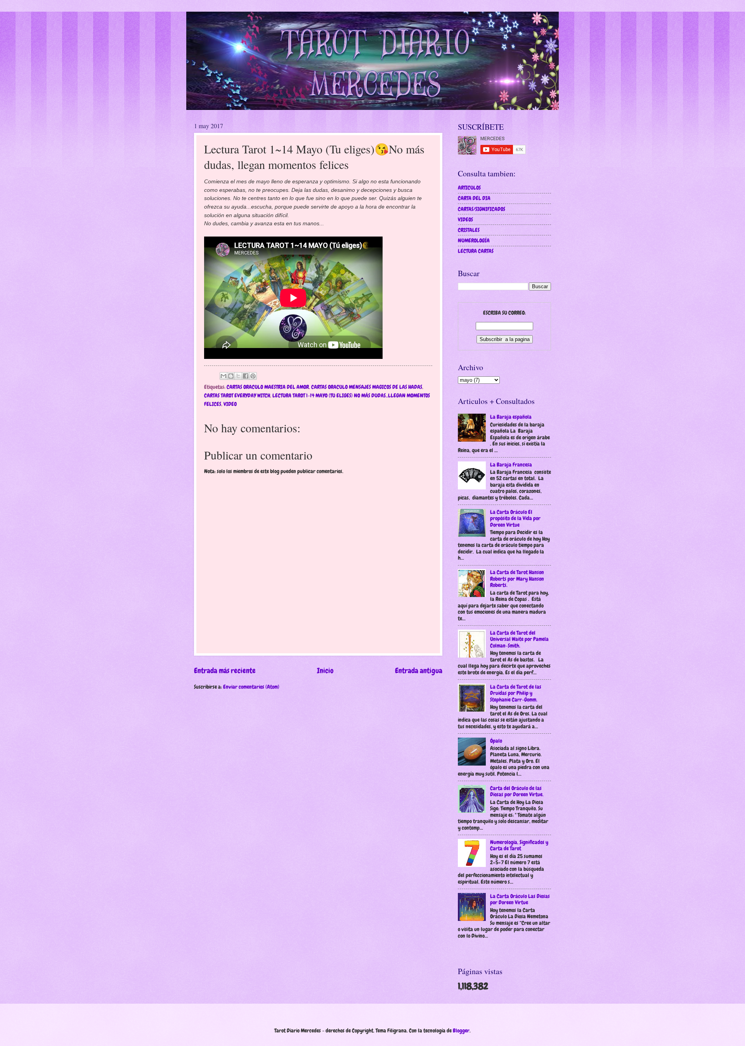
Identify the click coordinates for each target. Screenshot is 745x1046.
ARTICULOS (469, 187)
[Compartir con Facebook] (245, 376)
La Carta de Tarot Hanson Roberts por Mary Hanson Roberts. (517, 578)
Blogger (461, 1030)
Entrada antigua (418, 670)
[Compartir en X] (238, 376)
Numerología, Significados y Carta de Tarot (519, 845)
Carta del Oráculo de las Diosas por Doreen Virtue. (517, 791)
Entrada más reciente (225, 670)
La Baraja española (511, 416)
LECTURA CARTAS (476, 250)
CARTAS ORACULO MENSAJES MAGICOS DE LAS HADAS (366, 386)
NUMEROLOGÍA (474, 240)
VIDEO (230, 403)
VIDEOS (465, 219)
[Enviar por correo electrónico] (223, 376)
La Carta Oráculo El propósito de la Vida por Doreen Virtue (515, 518)
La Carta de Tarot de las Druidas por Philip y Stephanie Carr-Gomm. (515, 693)
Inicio (325, 670)
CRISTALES (469, 229)
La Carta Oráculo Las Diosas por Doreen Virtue (520, 899)
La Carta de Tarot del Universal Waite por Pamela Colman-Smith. (519, 639)
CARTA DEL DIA (474, 198)
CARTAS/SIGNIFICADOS (481, 208)
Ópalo (496, 740)
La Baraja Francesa (511, 464)
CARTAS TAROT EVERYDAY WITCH (237, 395)
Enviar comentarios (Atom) (251, 686)
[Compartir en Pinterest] (253, 376)
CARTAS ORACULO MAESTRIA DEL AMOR (268, 386)
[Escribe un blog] (231, 376)
